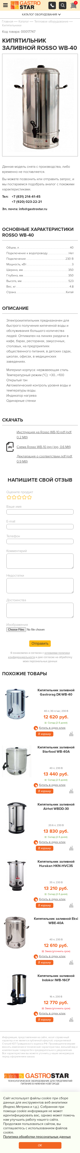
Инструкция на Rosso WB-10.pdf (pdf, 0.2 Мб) (44, 434)
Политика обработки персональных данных (37, 1137)
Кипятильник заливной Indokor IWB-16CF (56, 978)
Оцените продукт (19, 492)
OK (40, 1145)
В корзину (44, 734)
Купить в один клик (52, 728)
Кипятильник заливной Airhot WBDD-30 (56, 806)
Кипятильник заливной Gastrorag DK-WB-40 (56, 692)
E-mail (10, 521)
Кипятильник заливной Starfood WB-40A (56, 749)
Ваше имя (14, 507)
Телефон (13, 536)
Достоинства (16, 600)
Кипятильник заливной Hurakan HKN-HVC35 (56, 863)
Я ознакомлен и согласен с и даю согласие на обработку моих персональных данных (40, 657)
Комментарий (16, 551)
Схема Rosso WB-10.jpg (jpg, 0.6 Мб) (44, 447)
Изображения (17, 625)
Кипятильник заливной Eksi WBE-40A (56, 921)
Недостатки (15, 575)
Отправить (40, 643)
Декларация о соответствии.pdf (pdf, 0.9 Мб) (45, 459)
